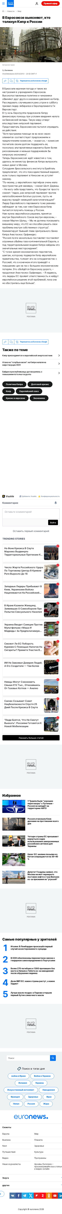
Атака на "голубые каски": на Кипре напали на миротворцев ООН (24, 363)
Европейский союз (29, 391)
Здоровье (33, 1096)
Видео (5, 1158)
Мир (19, 11)
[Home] (3, 11)
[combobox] (31, 1058)
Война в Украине (42, 1076)
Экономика (39, 398)
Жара (46, 1103)
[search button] (53, 1058)
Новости (10, 11)
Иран (48, 1096)
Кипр (8, 391)
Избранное (11, 795)
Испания (22, 1083)
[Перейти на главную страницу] (10, 3)
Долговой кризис (40, 384)
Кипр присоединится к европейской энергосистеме (27, 355)
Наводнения (49, 1090)
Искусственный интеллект (20, 1090)
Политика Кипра (14, 384)
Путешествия (8, 1152)
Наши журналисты (11, 1164)
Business (6, 1139)
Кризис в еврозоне (15, 398)
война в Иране (18, 1076)
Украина (39, 1083)
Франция (15, 1096)
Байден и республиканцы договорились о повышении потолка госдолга (22, 372)
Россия (31, 1103)
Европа (5, 1133)
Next (4, 1146)
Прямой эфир (50, 3)
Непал (16, 1103)
